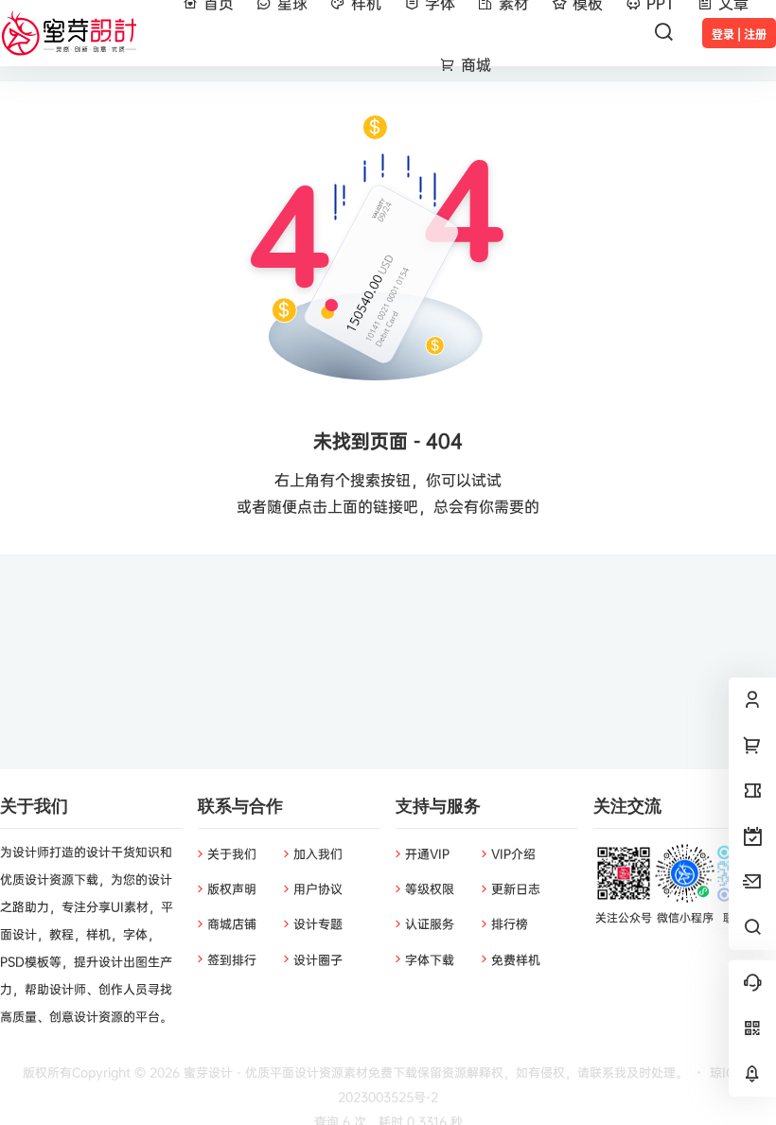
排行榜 (509, 923)
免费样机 (515, 959)
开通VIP (427, 853)
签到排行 (231, 959)
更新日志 (515, 888)
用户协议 (318, 888)
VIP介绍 (513, 853)
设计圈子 (318, 959)
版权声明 (231, 888)
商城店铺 (231, 923)
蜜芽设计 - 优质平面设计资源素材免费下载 (298, 1072)
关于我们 (231, 853)
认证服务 (429, 923)
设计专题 (318, 923)
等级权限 (429, 888)
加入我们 (318, 853)
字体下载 (429, 959)
